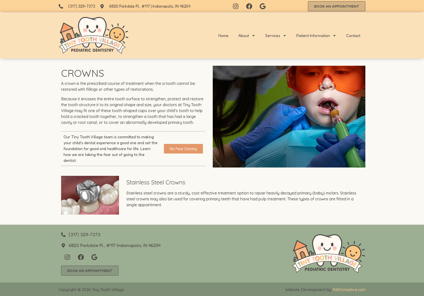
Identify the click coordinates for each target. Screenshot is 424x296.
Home (223, 35)
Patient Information (313, 35)
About (243, 35)
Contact (353, 35)
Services (272, 35)
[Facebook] (249, 6)
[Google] (263, 6)
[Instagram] (236, 6)
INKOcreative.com (349, 289)
